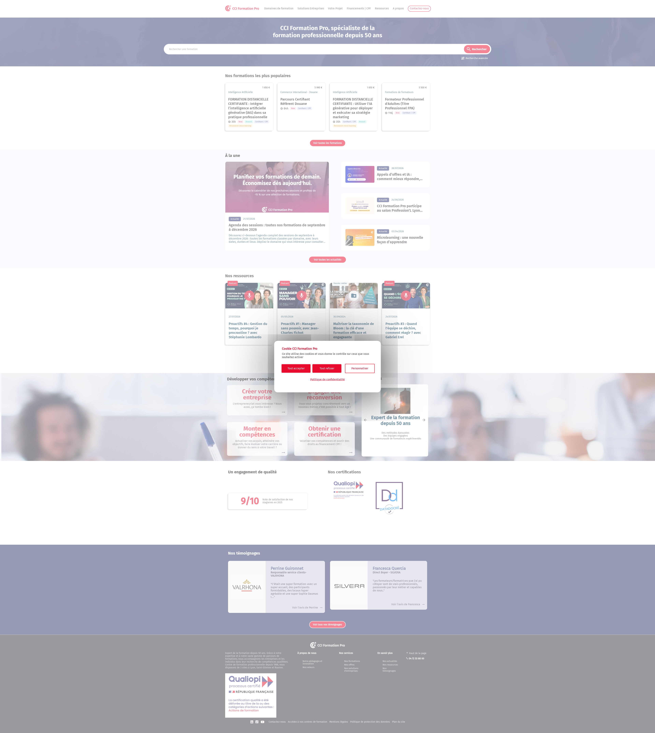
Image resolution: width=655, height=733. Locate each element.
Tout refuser (327, 368)
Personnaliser (359, 368)
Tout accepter (296, 368)
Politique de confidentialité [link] (327, 379)
